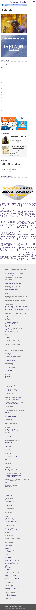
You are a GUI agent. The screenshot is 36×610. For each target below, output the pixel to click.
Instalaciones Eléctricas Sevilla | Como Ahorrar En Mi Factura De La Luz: (26, 259)
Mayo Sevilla (8, 333)
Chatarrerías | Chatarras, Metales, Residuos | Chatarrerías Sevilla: (8, 256)
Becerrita (7, 316)
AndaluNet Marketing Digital (12, 391)
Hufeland (7, 279)
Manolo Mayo (8, 331)
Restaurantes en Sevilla (10, 575)
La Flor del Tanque (9, 562)
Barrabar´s (7, 315)
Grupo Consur (8, 395)
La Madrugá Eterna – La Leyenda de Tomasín (12, 165)
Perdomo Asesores (9, 302)
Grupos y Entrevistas (10, 455)
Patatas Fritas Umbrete (10, 501)
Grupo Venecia (8, 351)
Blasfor (6, 293)
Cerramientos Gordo (10, 360)
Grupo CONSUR (8, 534)
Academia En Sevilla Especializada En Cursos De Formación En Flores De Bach (8, 232)
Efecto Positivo (8, 495)
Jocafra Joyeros (8, 386)
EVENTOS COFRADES (5, 133)
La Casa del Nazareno (10, 297)
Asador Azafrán (8, 545)
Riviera (6, 347)
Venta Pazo (7, 340)
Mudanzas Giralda (9, 465)
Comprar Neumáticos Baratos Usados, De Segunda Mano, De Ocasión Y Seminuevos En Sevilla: (26, 216)
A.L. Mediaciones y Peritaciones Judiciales (15, 509)
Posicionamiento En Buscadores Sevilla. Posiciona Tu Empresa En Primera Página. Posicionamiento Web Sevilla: (26, 227)
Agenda (12, 606)
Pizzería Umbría (9, 521)
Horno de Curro (8, 353)
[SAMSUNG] (14, 32)
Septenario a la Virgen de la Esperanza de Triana (18, 148)
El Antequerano (8, 599)
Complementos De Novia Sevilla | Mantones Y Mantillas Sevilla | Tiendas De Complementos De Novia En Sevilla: (26, 254)
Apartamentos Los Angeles (11, 289)
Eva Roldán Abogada (10, 275)
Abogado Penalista (9, 273)
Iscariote (7, 346)
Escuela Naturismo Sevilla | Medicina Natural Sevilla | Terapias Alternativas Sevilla (8, 237)
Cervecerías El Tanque (10, 322)
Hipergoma (7, 482)
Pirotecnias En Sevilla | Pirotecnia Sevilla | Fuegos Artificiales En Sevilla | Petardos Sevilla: (26, 248)
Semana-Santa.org (9, 589)
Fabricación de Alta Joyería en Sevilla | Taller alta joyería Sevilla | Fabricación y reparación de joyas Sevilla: (8, 243)
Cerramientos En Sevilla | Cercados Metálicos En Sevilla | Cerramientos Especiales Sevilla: (26, 243)
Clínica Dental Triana (10, 370)
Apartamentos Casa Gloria (11, 287)
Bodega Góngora (9, 319)
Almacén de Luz (9, 436)
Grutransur (7, 425)
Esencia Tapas (8, 328)
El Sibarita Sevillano (9, 341)
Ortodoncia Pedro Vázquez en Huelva (14, 372)
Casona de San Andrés (10, 429)
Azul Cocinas (8, 376)
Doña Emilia (8, 327)
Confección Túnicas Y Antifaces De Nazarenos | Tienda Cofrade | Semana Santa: (8, 205)
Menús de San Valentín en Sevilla (13, 578)
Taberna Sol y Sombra (10, 568)
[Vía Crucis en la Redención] (5, 143)
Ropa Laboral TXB (9, 582)
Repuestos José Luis (9, 525)
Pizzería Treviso (9, 518)
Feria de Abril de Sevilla (10, 416)
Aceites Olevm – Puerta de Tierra (13, 283)
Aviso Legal (18, 606)
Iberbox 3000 (8, 412)
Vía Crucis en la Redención (18, 137)
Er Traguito (7, 330)
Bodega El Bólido (9, 318)
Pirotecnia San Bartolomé (11, 514)
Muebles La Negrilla (10, 471)
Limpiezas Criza (9, 451)
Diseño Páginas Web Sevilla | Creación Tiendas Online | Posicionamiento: (8, 210)
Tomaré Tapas (8, 338)
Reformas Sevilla (9, 535)
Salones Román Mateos (10, 356)
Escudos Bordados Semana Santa (13, 475)
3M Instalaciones (9, 408)
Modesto (7, 334)
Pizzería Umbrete (9, 520)
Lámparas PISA (8, 438)
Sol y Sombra (8, 335)
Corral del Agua (8, 554)
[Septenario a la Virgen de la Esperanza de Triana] (5, 153)
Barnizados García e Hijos (11, 377)
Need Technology (9, 442)
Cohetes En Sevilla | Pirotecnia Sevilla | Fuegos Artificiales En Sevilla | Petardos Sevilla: (26, 237)
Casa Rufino (8, 321)
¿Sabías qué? (4, 160)
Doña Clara (7, 325)
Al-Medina (7, 544)
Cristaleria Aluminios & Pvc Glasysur (14, 399)
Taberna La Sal (8, 337)
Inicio (6, 606)
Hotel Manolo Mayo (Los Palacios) (13, 430)
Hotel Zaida (7, 432)
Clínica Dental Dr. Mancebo (11, 369)
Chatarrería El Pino (9, 364)
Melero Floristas (9, 420)
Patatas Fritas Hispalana (11, 499)
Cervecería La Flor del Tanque (12, 324)
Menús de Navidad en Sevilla (12, 576)
